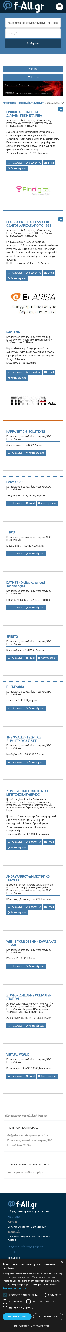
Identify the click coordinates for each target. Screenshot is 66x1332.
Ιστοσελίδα (34, 162)
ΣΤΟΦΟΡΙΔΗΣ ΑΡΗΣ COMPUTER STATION (28, 997)
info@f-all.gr (14, 1257)
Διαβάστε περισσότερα (14, 1287)
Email (50, 162)
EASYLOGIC (14, 482)
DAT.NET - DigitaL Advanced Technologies (25, 584)
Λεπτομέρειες (18, 168)
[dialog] (33, 1295)
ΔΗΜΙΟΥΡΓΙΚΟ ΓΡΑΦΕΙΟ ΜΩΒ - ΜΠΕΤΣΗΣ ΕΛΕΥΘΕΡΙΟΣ (27, 792)
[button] (33, 1326)
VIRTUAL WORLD (17, 1054)
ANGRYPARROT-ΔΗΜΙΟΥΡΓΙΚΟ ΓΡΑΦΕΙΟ (28, 878)
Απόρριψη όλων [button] (48, 1316)
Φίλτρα (34, 77)
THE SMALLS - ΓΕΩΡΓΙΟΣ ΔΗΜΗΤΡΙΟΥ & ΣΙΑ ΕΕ (23, 739)
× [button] (62, 1262)
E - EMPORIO (15, 687)
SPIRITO (12, 636)
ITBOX (10, 532)
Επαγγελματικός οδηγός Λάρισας (25, 1246)
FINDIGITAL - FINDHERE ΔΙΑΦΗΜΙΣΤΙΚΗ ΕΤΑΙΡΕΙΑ (24, 113)
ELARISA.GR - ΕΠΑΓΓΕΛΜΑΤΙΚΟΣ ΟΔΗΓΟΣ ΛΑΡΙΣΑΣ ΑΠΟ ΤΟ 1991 (29, 223)
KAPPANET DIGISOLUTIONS (25, 431)
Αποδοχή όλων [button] (17, 1316)
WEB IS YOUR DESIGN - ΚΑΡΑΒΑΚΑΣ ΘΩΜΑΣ (31, 943)
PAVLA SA (13, 332)
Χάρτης (33, 68)
